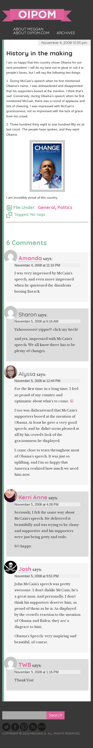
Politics (65, 207)
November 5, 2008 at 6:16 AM (36, 321)
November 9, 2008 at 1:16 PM (36, 672)
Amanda (30, 258)
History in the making (39, 53)
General (46, 207)
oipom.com (37, 15)
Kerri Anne (33, 497)
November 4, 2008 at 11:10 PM (37, 265)
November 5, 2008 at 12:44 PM (37, 381)
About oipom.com (31, 33)
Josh (25, 568)
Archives (66, 33)
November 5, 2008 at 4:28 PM (36, 504)
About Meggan (28, 29)
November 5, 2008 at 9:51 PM (36, 576)
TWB (25, 664)
